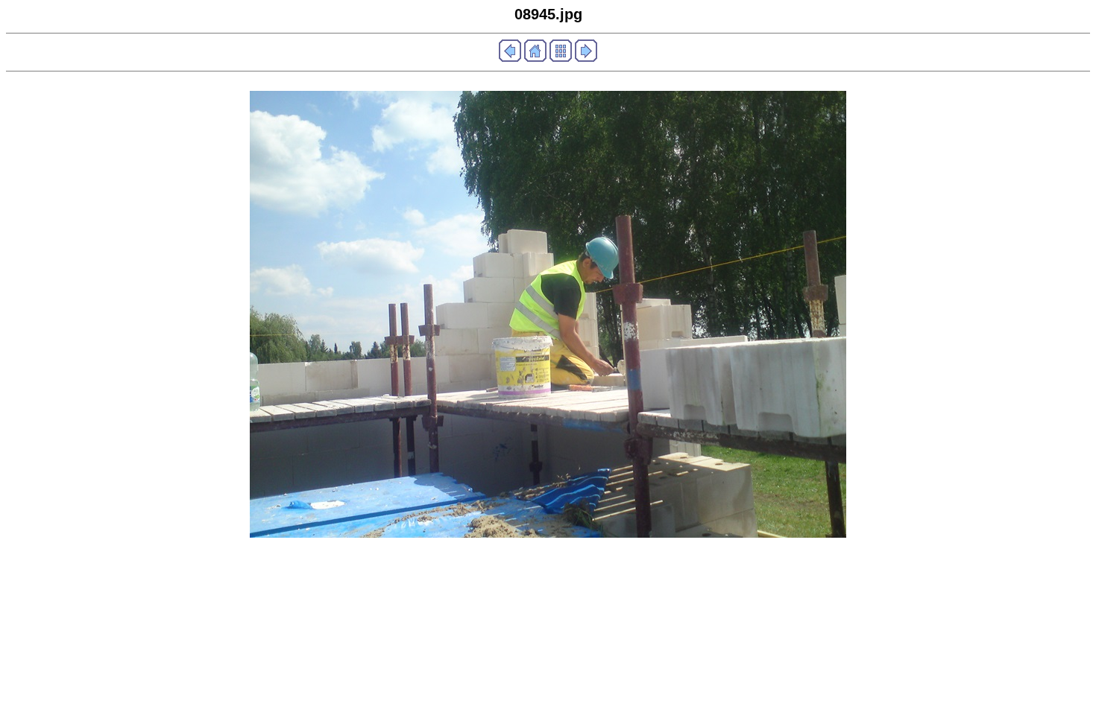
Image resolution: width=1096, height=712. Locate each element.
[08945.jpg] (548, 533)
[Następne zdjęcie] (586, 57)
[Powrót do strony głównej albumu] (535, 57)
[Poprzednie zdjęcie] (510, 57)
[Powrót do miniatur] (560, 57)
